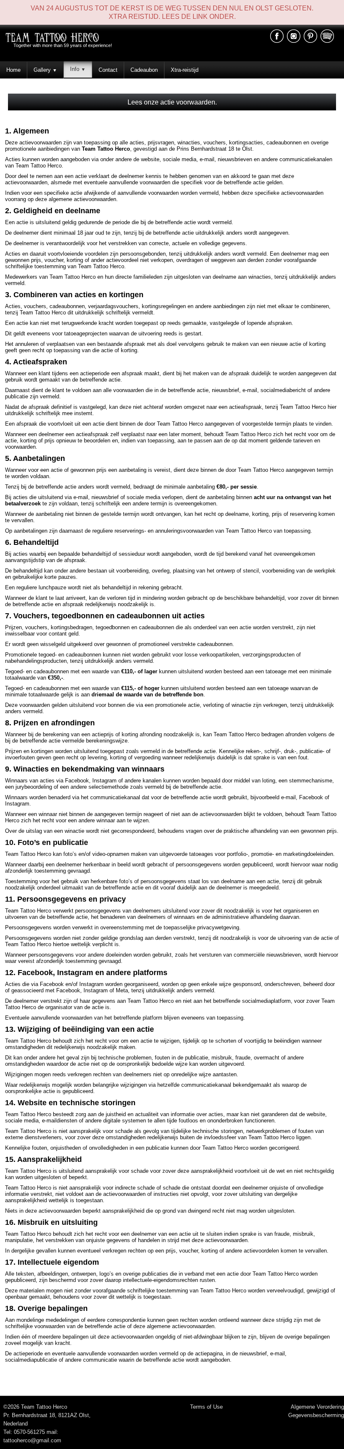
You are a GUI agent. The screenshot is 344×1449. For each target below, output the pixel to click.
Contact (108, 70)
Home (13, 70)
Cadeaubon (144, 70)
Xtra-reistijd (184, 70)
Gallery (45, 70)
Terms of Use (206, 1407)
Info (78, 69)
